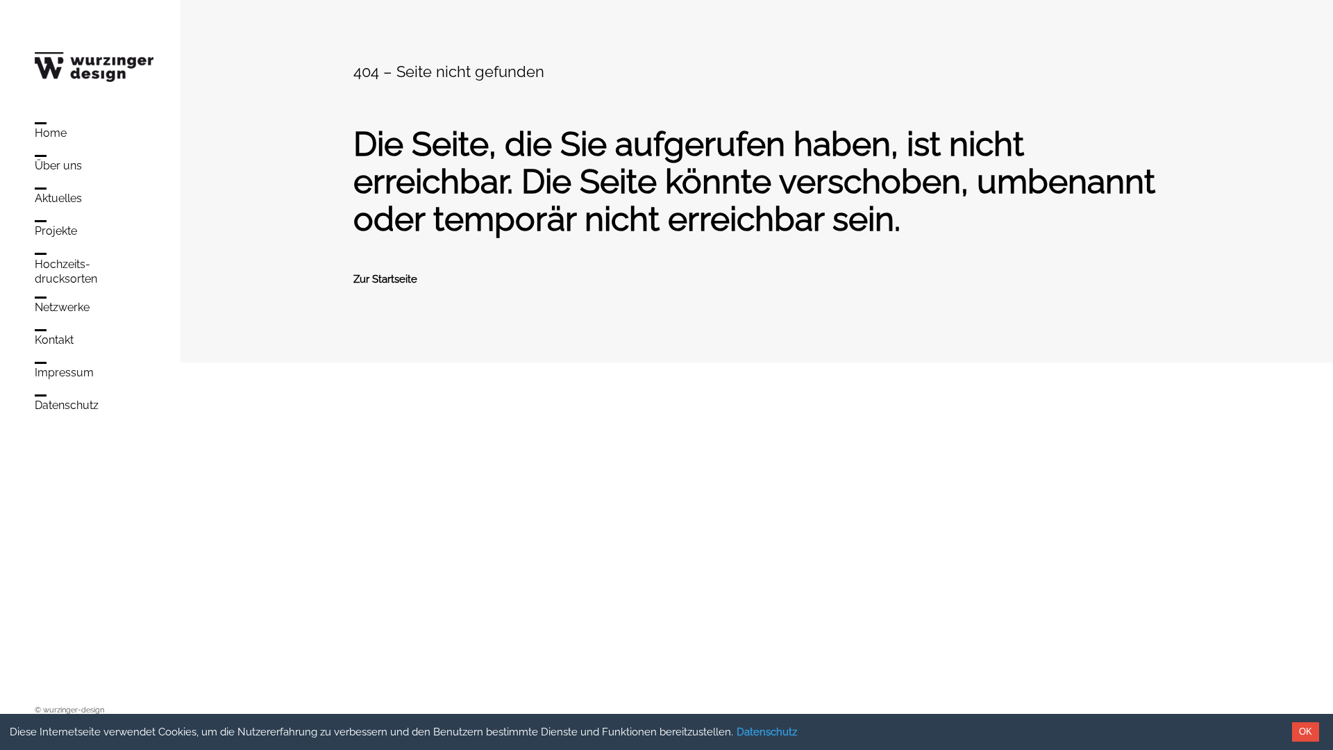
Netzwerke (62, 307)
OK (1305, 731)
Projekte (56, 231)
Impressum (64, 372)
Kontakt (54, 340)
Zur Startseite (385, 279)
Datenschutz (767, 732)
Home (51, 133)
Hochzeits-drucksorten (66, 271)
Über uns (58, 165)
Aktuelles (58, 198)
